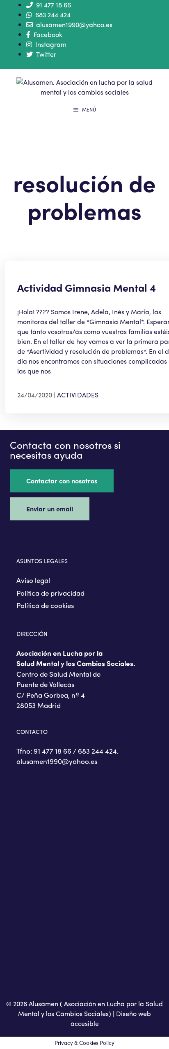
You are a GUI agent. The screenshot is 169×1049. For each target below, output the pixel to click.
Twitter (46, 54)
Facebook (48, 34)
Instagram (50, 44)
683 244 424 (53, 14)
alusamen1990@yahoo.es (74, 24)
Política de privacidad (50, 593)
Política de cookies (45, 605)
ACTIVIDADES (77, 394)
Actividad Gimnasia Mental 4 (86, 287)
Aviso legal (33, 580)
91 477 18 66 (53, 4)
